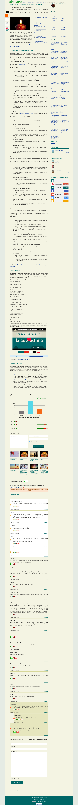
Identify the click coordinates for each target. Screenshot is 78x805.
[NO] (16, 421)
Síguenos (66, 194)
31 (15, 506)
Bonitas (62, 18)
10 (15, 543)
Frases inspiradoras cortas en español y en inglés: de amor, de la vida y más (55, 137)
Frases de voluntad (64, 61)
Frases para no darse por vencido (55, 87)
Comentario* (14, 751)
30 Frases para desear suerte (23, 359)
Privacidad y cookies (43, 797)
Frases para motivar (55, 76)
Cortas (62, 20)
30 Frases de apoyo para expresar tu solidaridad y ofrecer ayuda (64, 72)
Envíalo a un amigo (7, 20)
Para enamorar (54, 18)
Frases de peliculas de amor (44, 458)
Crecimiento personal (27, 2)
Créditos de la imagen (42, 801)
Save (39, 352)
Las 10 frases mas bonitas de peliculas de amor (34, 459)
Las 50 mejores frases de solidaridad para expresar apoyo (55, 52)
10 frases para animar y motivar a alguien (64, 52)
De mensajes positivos (19, 374)
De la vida (53, 29)
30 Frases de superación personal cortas (55, 83)
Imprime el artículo (7, 25)
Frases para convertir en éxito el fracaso (64, 125)
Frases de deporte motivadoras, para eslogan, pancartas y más (64, 57)
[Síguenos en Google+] (52, 194)
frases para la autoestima (23, 64)
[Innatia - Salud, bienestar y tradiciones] (15, 1)
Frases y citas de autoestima (13, 458)
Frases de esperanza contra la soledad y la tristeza (64, 88)
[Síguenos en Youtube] (52, 184)
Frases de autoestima (38, 41)
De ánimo (44, 2)
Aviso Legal (36, 799)
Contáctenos (42, 799)
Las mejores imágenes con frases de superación (65, 83)
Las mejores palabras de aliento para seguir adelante (55, 43)
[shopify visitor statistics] (39, 803)
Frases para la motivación (63, 101)
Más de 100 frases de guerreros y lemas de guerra (64, 111)
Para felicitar (54, 36)
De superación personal (20, 380)
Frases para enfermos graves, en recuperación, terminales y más (65, 78)
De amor (62, 22)
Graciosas (53, 34)
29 (15, 519)
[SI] (14, 421)
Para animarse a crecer (64, 106)
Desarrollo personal (35, 2)
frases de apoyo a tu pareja (27, 113)
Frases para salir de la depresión (64, 67)
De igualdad (17, 385)
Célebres (53, 20)
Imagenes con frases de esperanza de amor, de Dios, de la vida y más (55, 111)
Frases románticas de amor (23, 458)
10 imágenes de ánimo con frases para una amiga (55, 106)
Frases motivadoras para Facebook (55, 130)
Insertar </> (21, 352)
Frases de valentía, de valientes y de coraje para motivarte (55, 121)
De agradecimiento (55, 13)
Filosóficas (63, 31)
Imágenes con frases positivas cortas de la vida (55, 102)
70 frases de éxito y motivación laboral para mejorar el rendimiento (54, 72)
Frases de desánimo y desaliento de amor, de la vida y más (65, 121)
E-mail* (13, 746)
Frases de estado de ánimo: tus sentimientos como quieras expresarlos (64, 44)
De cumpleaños (54, 16)
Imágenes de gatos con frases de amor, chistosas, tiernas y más (64, 131)
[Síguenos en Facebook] (52, 190)
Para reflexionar (64, 36)
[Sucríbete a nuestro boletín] (52, 187)
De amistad (54, 22)
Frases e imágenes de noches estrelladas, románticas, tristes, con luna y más (34, 472)
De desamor (63, 25)
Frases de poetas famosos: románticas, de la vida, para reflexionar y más (23, 472)
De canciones (54, 25)
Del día (62, 16)
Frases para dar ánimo (65, 48)
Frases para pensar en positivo (55, 98)
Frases (41, 2)
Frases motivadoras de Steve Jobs (64, 116)
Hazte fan (66, 190)
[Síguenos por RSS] (52, 200)
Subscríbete (66, 184)
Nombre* (13, 742)
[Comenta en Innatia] (52, 180)
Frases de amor (13, 470)
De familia (53, 27)
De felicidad (63, 27)
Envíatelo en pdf (7, 30)
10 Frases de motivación (63, 98)
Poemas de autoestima (38, 32)
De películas (63, 29)
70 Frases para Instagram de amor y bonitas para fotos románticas (44, 472)
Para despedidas (64, 34)
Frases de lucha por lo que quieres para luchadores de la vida (55, 126)
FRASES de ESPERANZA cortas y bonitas (55, 63)
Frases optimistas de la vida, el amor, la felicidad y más (55, 57)
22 (15, 530)
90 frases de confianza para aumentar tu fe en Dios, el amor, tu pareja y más (65, 93)
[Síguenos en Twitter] (52, 197)
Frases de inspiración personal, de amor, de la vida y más (55, 116)
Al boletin (53, 143)
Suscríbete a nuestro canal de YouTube (36, 356)
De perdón (53, 31)
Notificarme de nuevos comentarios (20, 779)
